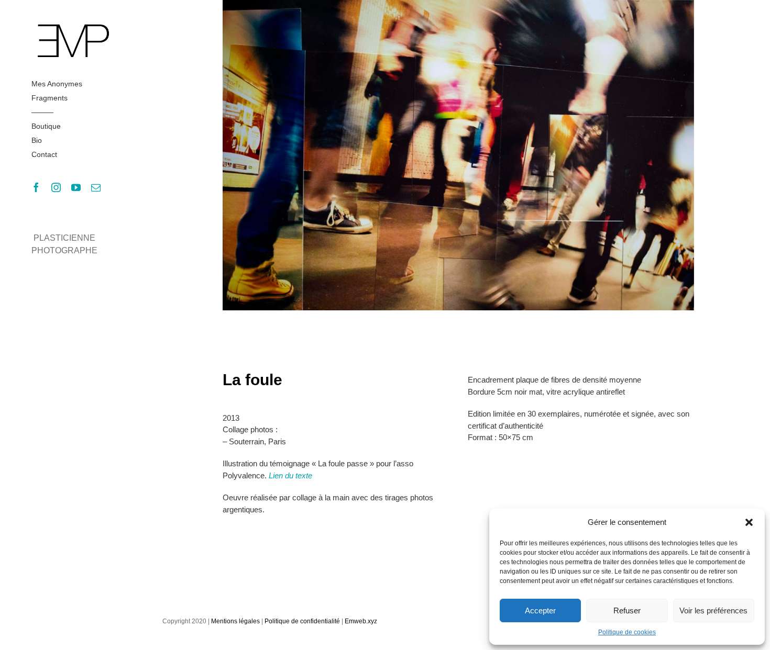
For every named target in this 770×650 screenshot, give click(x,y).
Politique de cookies (627, 632)
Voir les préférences (713, 610)
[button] (749, 522)
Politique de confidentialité (302, 621)
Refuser (627, 610)
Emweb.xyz (361, 621)
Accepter (540, 610)
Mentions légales (235, 621)
